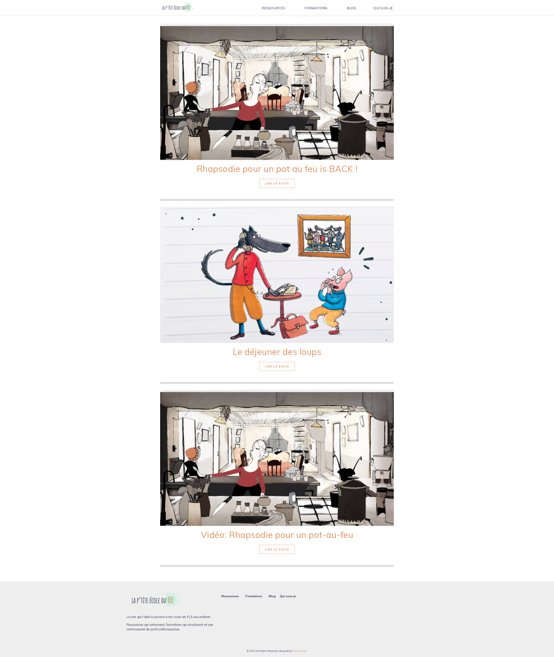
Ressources (273, 8)
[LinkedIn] (151, 642)
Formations (315, 8)
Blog (351, 8)
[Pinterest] (144, 642)
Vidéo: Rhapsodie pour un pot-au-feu (277, 534)
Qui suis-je (383, 8)
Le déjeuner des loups (277, 351)
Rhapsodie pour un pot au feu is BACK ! (277, 168)
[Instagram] (137, 642)
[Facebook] (129, 642)
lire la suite (277, 183)
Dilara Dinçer (300, 650)
